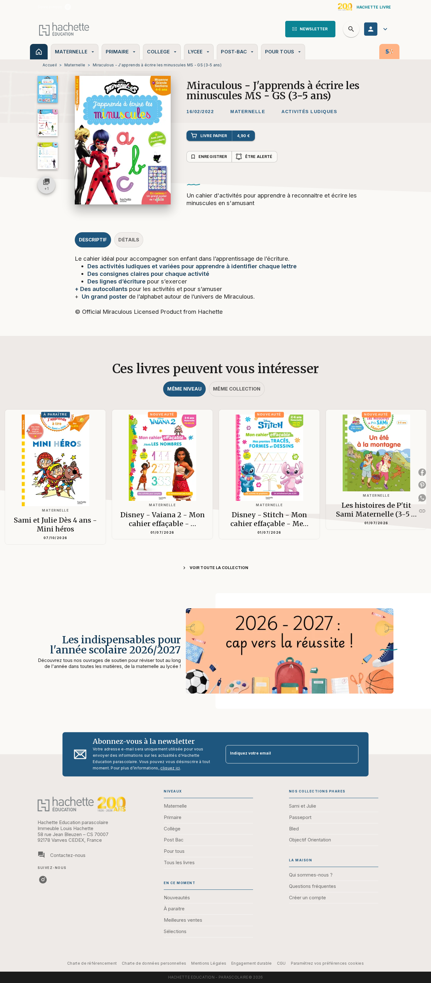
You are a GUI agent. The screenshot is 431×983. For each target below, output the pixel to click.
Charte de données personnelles (154, 963)
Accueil (50, 65)
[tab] (39, 51)
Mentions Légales (208, 963)
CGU (281, 963)
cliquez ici (170, 768)
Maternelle (74, 65)
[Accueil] (64, 29)
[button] (310, 29)
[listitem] (68, 7)
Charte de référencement (92, 963)
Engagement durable (251, 963)
